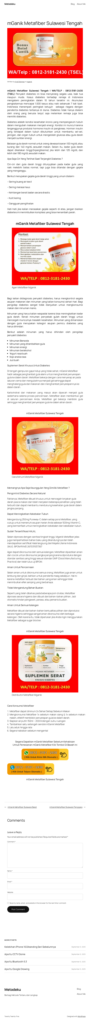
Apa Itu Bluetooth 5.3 (15, 961)
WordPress (82, 1016)
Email (9, 881)
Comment (11, 842)
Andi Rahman (20, 82)
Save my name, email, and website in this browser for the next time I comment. (38, 903)
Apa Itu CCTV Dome (14, 954)
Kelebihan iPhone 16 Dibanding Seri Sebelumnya (30, 947)
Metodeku (9, 3)
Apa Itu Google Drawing (16, 969)
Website (10, 892)
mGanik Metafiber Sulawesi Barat (22, 807)
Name (10, 871)
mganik (29, 82)
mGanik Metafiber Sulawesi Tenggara (65, 807)
